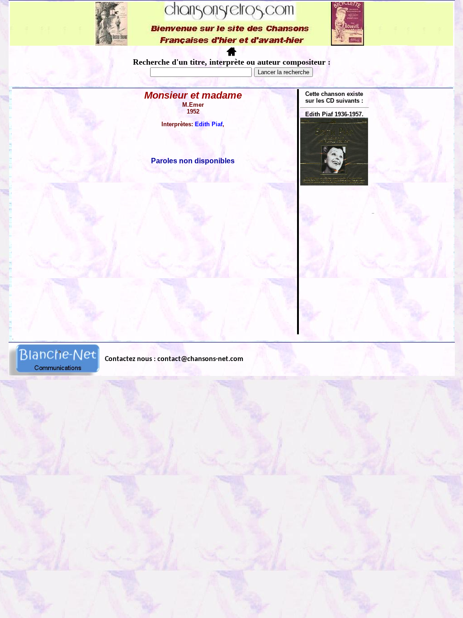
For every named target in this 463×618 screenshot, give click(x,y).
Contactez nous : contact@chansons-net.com (174, 359)
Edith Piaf (208, 124)
